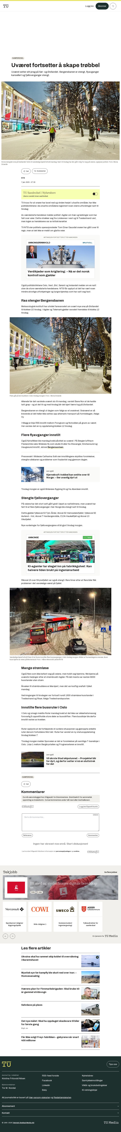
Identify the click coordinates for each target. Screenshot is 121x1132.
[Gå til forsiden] (6, 6)
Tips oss (113, 1064)
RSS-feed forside (50, 1076)
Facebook (47, 1080)
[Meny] (113, 6)
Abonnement (8, 1106)
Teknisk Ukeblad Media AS (23, 1123)
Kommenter (41, 171)
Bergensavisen (55, 447)
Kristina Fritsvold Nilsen (13, 1078)
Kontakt (6, 1113)
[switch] (95, 193)
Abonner (102, 6)
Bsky (44, 1090)
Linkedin (46, 1085)
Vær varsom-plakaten (39, 1097)
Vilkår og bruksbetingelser (94, 1085)
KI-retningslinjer (89, 1090)
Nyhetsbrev (87, 1076)
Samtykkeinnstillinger (92, 1080)
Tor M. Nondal (9, 1088)
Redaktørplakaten (62, 1097)
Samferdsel (17, 58)
